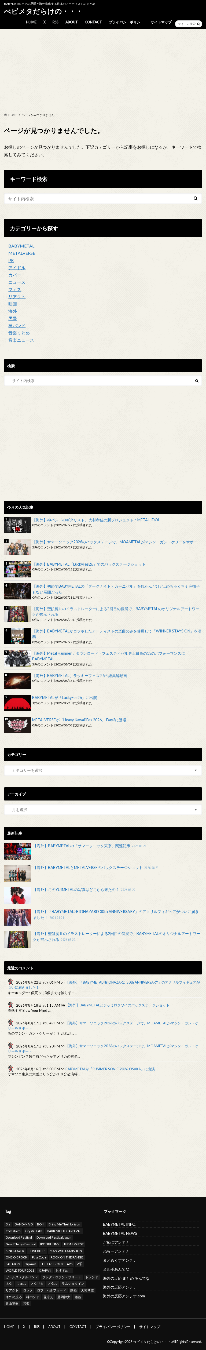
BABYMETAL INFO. (119, 1224)
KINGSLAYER (15, 1251)
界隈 (12, 318)
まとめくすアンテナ (120, 1260)
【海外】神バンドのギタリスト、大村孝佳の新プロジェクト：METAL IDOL (96, 520)
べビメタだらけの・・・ (43, 11)
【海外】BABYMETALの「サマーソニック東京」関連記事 (90, 845)
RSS (55, 22)
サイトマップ (161, 22)
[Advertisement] (103, 70)
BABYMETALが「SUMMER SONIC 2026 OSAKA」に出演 (110, 1069)
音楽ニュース (21, 340)
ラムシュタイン (73, 1284)
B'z (8, 1224)
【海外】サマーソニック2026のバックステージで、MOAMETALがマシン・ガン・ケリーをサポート (116, 542)
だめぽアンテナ (116, 1242)
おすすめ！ (64, 1270)
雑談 (78, 1297)
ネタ (9, 1284)
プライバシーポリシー (126, 22)
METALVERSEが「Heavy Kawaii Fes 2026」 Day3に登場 (79, 720)
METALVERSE (21, 253)
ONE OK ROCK (16, 1257)
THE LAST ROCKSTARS (56, 1264)
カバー (14, 274)
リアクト (16, 296)
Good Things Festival (21, 1244)
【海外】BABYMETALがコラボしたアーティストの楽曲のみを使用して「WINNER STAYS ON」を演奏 (116, 634)
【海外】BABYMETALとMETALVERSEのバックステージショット (96, 867)
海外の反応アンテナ (120, 1287)
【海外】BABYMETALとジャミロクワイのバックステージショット (118, 1005)
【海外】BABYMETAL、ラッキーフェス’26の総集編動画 (79, 675)
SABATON (13, 1264)
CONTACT (93, 22)
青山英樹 (12, 1303)
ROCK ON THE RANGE (67, 1257)
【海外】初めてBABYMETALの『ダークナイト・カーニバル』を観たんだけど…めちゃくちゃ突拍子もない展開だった (116, 589)
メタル (52, 1284)
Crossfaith (13, 1231)
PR (11, 260)
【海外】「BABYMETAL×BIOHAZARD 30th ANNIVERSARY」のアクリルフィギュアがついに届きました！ (116, 914)
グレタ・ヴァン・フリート (61, 1277)
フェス (14, 289)
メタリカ (37, 1284)
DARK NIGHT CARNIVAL (64, 1231)
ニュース (16, 282)
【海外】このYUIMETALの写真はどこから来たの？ (84, 889)
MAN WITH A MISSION (66, 1251)
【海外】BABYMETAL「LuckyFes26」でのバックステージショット (89, 564)
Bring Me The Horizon (64, 1224)
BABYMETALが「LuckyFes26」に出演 (64, 697)
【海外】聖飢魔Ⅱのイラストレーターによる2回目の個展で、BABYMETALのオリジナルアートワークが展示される (115, 611)
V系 (79, 1264)
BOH (40, 1224)
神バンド (16, 325)
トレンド (91, 1277)
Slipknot (30, 1264)
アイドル (16, 267)
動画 (73, 1290)
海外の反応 (14, 1297)
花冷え (48, 1297)
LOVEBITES (37, 1251)
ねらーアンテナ (116, 1251)
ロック (28, 1290)
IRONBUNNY (49, 1244)
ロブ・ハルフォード (51, 1290)
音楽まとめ (19, 332)
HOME (31, 22)
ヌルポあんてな (116, 1269)
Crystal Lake (34, 1231)
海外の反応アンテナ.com (124, 1296)
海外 (12, 311)
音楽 (26, 1303)
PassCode (39, 1257)
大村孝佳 (87, 1290)
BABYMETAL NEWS (120, 1233)
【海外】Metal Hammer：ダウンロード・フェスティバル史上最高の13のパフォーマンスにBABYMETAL (108, 656)
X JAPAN (45, 1270)
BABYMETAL (21, 245)
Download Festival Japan (53, 1237)
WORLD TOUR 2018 (20, 1270)
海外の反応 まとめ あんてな (126, 1278)
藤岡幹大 (63, 1297)
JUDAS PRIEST (74, 1244)
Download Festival (19, 1237)
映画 (12, 303)
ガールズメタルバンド (22, 1277)
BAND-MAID (24, 1224)
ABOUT (71, 22)
